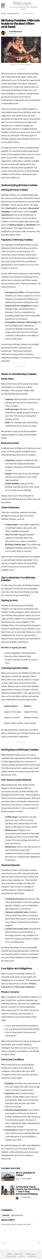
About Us (22, 1256)
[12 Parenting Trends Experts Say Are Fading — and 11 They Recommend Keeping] (8, 1190)
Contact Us (32, 1256)
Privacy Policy (11, 1256)
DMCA (9, 1254)
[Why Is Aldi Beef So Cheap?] (8, 1176)
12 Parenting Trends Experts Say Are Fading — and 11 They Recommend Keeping (27, 1190)
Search (38, 1243)
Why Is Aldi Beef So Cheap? (25, 1174)
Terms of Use (30, 1254)
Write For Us (18, 1254)
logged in (13, 1224)
